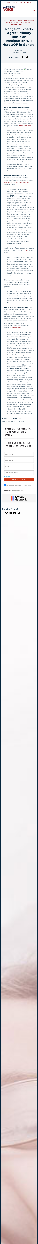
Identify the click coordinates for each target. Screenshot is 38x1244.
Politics (28, 22)
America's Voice (19, 2)
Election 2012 (28, 21)
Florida (9, 22)
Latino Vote (19, 22)
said (27, 250)
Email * (8, 465)
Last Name (9, 459)
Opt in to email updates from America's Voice (18, 485)
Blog (25, 24)
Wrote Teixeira (15, 328)
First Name (9, 453)
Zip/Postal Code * (11, 471)
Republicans (16, 24)
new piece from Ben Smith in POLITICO (18, 182)
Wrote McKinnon (25, 126)
